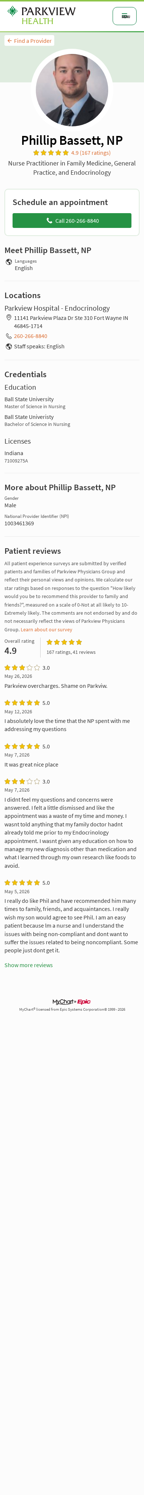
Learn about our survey (46, 629)
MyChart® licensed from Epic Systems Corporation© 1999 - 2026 (72, 1009)
